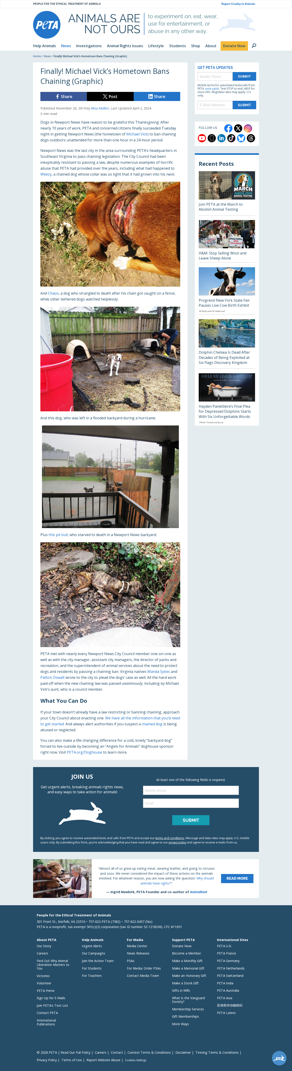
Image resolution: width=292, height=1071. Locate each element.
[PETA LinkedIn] (221, 138)
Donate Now (181, 946)
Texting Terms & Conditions (217, 1052)
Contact (117, 1052)
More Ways (180, 1024)
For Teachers (92, 975)
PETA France (226, 953)
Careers (42, 953)
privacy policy (177, 842)
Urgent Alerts (92, 946)
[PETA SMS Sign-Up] (212, 138)
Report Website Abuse (103, 1060)
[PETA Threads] (251, 138)
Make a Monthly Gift (187, 961)
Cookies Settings (135, 1060)
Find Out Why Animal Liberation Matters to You (53, 964)
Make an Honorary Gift (189, 975)
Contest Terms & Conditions (149, 1052)
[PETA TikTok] (231, 138)
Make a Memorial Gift (188, 968)
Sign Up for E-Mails (51, 998)
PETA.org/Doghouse (84, 752)
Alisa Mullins (100, 108)
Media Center (137, 946)
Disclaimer (183, 1052)
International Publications (46, 1022)
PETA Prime (46, 990)
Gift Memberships (185, 1016)
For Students (92, 968)
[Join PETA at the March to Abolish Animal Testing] (227, 193)
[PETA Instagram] (248, 128)
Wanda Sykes (158, 671)
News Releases (138, 953)
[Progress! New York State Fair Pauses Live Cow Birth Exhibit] (227, 291)
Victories (43, 976)
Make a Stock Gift (185, 983)
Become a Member (186, 953)
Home (37, 56)
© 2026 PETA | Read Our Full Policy (63, 1052)
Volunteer (44, 983)
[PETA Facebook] (228, 128)
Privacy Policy (47, 1060)
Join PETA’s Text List (52, 1005)
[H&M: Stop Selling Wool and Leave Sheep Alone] (227, 241)
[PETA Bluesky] (241, 138)
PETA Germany (228, 961)
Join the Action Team (98, 961)
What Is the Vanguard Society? (188, 1000)
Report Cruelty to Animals (238, 4)
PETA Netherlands (231, 968)
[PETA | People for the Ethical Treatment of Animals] (46, 25)
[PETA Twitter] (238, 128)
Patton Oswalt (52, 677)
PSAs (130, 961)
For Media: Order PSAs (144, 968)
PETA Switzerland (230, 975)
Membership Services (188, 1009)
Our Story (44, 946)
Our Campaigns (93, 953)
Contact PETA (47, 1013)
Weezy (46, 174)
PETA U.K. (224, 946)
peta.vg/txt (212, 89)
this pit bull (58, 534)
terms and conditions (169, 838)
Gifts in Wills (181, 990)
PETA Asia (224, 998)
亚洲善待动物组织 (229, 1005)
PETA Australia (228, 990)
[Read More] (146, 878)
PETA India (225, 983)
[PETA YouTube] (202, 138)
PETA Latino (226, 1013)
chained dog (152, 723)
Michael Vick (136, 134)
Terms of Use (71, 1060)
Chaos (53, 293)
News (47, 56)
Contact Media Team (143, 975)
